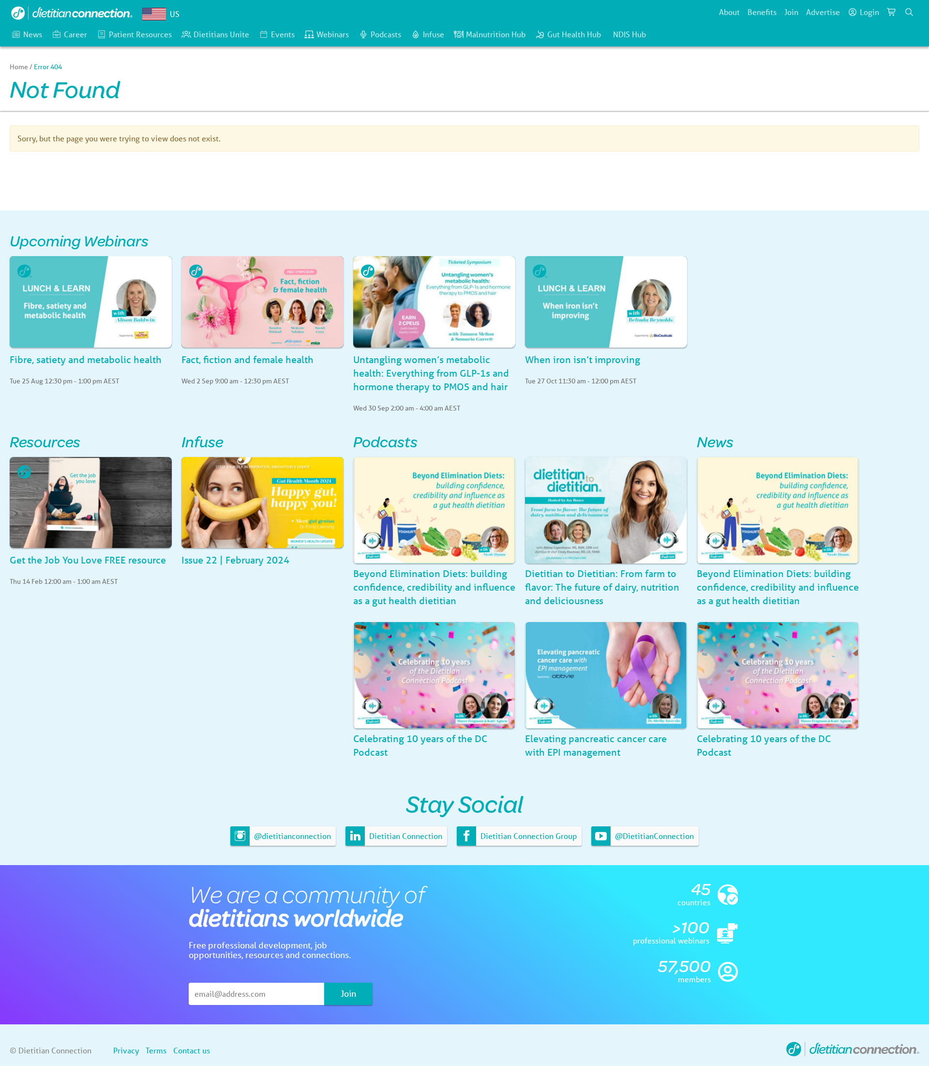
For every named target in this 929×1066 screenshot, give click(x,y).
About (729, 12)
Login (869, 12)
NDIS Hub (629, 34)
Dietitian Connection (404, 836)
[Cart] (892, 12)
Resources (45, 441)
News (32, 34)
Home (19, 66)
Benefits (762, 12)
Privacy (126, 1050)
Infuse (433, 34)
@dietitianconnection (291, 836)
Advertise (823, 12)
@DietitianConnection (653, 836)
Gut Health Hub (574, 34)
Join (791, 12)
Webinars (332, 34)
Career (75, 34)
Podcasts (386, 34)
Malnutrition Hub (495, 34)
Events (283, 34)
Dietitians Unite (221, 34)
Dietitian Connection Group (528, 836)
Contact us (191, 1050)
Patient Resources (140, 34)
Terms (156, 1050)
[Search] (909, 12)
